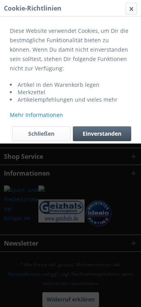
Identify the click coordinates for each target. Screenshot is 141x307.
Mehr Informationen (36, 114)
